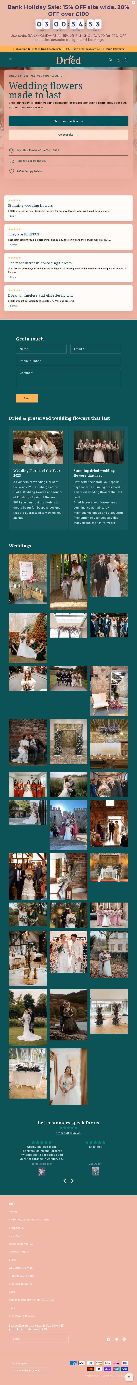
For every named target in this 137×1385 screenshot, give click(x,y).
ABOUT (13, 1211)
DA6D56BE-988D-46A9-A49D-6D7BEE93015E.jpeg (68, 582)
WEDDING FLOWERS (21, 1267)
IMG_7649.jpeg (28, 638)
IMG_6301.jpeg (28, 784)
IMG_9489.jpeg (109, 784)
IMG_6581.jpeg (28, 1073)
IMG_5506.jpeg (28, 876)
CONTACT (15, 1235)
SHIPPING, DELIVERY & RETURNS (29, 1219)
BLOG (12, 1259)
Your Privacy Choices (22, 1316)
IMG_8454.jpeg (109, 744)
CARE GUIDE (16, 1227)
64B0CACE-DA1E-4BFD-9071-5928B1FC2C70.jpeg (68, 825)
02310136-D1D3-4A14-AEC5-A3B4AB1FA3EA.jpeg (68, 915)
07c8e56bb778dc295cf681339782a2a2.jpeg (68, 1076)
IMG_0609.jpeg (68, 741)
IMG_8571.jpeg (28, 678)
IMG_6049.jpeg (28, 812)
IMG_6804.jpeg (109, 954)
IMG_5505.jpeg (68, 876)
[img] (68, 1128)
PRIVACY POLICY (19, 1251)
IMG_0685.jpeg (109, 691)
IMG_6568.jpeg (109, 1011)
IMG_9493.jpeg (28, 958)
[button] (11, 60)
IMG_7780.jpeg (109, 575)
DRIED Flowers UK (100, 1376)
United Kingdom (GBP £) (27, 1370)
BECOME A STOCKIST (22, 1275)
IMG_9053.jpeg (28, 742)
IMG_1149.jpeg (28, 914)
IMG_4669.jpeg (68, 625)
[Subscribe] (64, 1339)
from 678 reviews (68, 1133)
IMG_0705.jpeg (28, 579)
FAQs (12, 1291)
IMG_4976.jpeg (109, 867)
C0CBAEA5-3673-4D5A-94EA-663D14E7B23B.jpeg (109, 915)
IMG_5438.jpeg (28, 1017)
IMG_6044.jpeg (68, 678)
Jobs (12, 1308)
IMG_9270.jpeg (109, 625)
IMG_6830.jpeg (68, 952)
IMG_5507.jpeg (109, 823)
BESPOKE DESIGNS (20, 1283)
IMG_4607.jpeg (68, 784)
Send (27, 398)
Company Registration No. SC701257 (31, 1299)
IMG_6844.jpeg (68, 1014)
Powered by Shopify (119, 1376)
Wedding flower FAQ (21, 1243)
